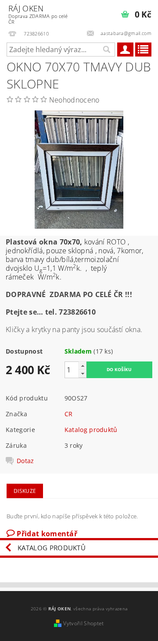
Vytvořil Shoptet (83, 623)
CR (69, 414)
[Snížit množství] (82, 373)
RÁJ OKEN (38, 14)
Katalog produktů (91, 429)
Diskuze (25, 491)
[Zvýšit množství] (82, 365)
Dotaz (25, 461)
